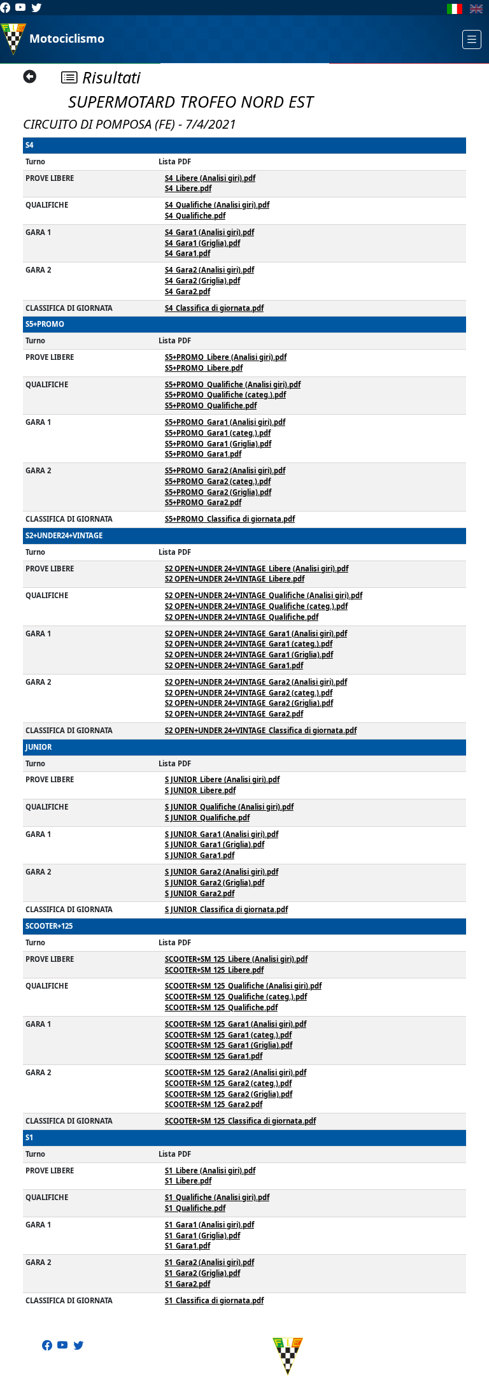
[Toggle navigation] (471, 40)
